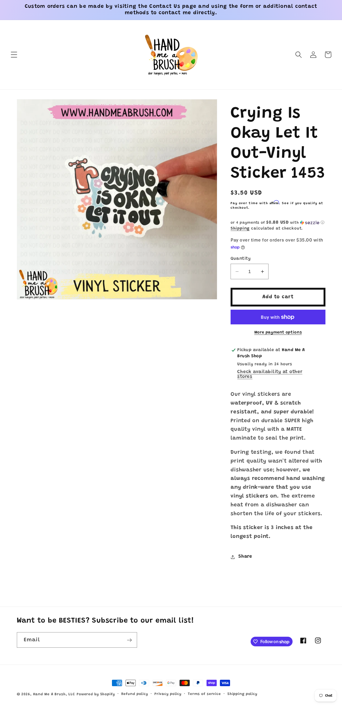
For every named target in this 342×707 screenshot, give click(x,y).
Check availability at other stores (269, 374)
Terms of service (204, 694)
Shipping (240, 229)
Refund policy (134, 694)
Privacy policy (167, 694)
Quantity (241, 259)
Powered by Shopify (96, 694)
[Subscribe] (129, 640)
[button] (14, 54)
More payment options (278, 333)
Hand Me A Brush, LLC (54, 694)
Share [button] (245, 556)
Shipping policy (242, 694)
